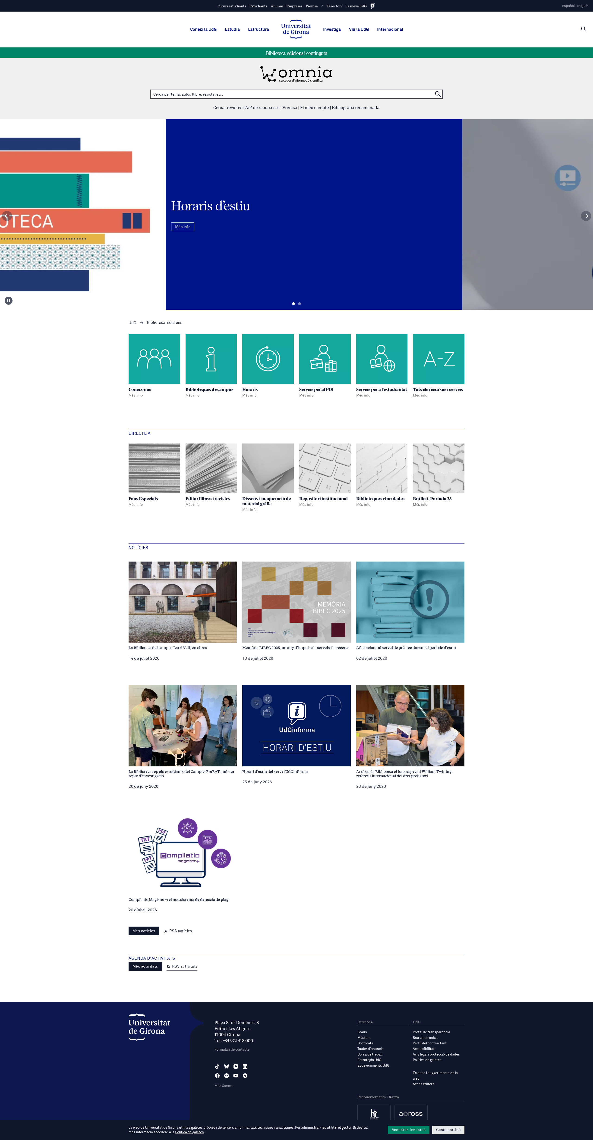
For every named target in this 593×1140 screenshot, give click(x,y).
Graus (362, 1032)
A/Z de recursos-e (262, 108)
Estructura (258, 30)
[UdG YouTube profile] (236, 1075)
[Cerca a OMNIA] (438, 94)
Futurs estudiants (232, 6)
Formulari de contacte (231, 1049)
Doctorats (365, 1043)
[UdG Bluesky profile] (226, 1066)
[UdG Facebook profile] (217, 1075)
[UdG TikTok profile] (217, 1066)
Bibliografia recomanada (355, 108)
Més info (296, 234)
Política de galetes (427, 1060)
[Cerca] (583, 29)
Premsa (312, 6)
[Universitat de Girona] (149, 1028)
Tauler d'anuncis (370, 1049)
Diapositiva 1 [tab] (293, 304)
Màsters (364, 1038)
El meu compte (314, 108)
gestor (346, 1127)
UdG (132, 323)
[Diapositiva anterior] (7, 216)
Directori (334, 6)
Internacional (390, 30)
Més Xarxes (223, 1086)
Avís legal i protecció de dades (436, 1054)
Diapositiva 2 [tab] (299, 304)
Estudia (232, 30)
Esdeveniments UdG (373, 1065)
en (582, 6)
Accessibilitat (424, 1049)
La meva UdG (356, 6)
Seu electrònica (425, 1038)
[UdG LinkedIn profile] (245, 1066)
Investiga (332, 30)
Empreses (295, 6)
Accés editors (423, 1084)
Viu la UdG (359, 30)
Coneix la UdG (203, 30)
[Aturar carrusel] (9, 301)
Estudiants (258, 6)
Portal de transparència (431, 1032)
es (568, 6)
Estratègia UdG (369, 1060)
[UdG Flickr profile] (226, 1075)
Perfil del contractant (430, 1043)
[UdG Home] (296, 29)
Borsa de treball (369, 1054)
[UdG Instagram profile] (236, 1066)
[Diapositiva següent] (586, 216)
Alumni (277, 6)
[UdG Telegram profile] (245, 1075)
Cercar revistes (227, 108)
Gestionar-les (448, 1130)
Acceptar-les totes (409, 1130)
